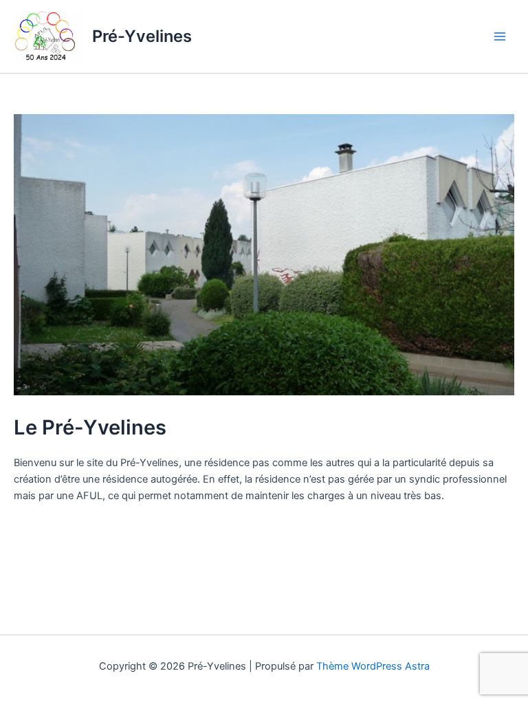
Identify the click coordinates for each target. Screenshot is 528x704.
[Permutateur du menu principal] (499, 36)
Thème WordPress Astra (373, 666)
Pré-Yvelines (142, 36)
